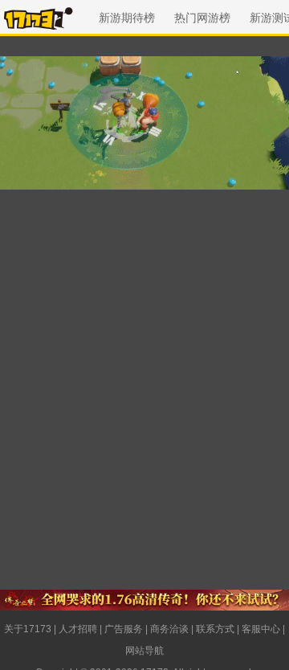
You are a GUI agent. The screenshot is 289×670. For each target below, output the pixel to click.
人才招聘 (78, 629)
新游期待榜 (127, 17)
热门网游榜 (202, 17)
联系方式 (215, 629)
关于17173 (27, 629)
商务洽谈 (169, 629)
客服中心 (261, 629)
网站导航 (144, 650)
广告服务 (123, 629)
